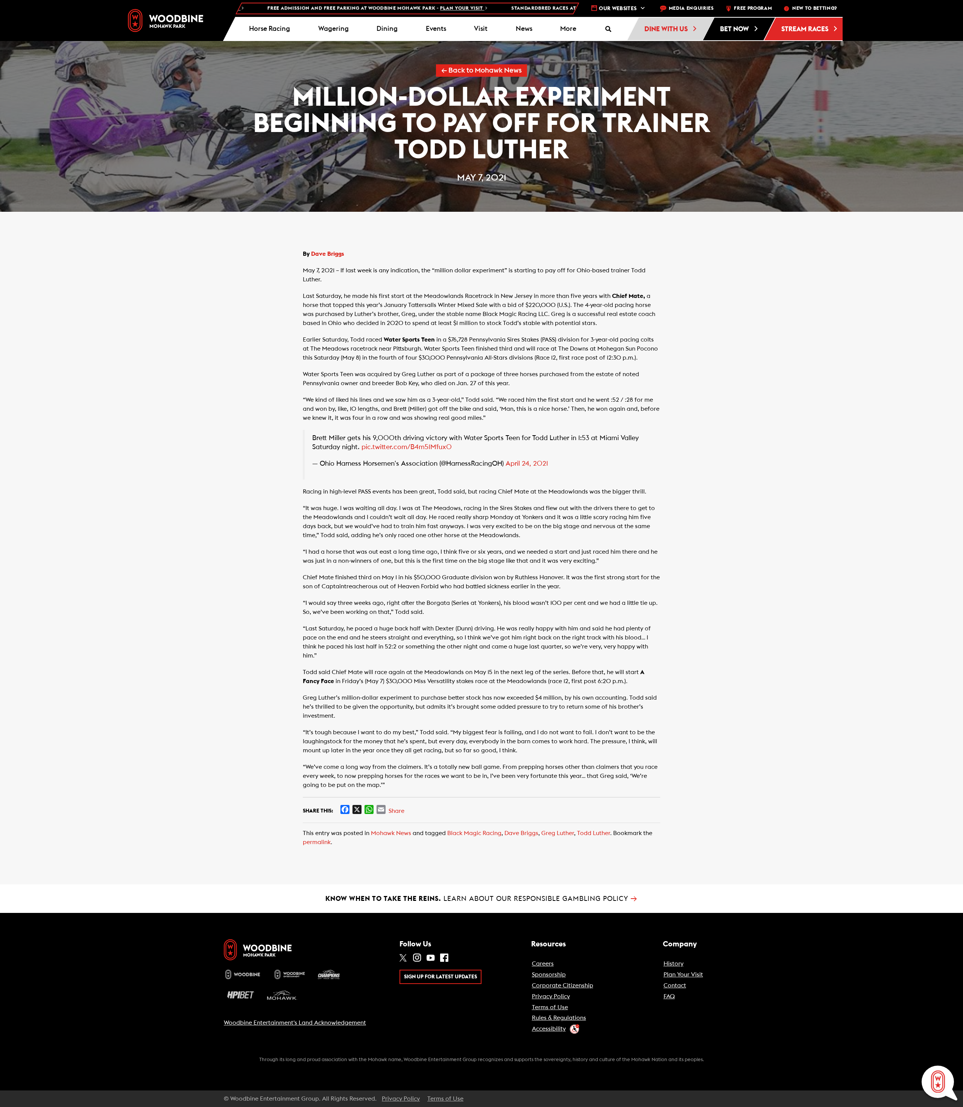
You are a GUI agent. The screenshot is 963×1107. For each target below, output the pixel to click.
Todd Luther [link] (593, 833)
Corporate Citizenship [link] (562, 985)
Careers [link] (543, 964)
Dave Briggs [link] (327, 254)
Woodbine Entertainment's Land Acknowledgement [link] (295, 1023)
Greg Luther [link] (557, 833)
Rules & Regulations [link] (559, 1018)
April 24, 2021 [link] (527, 463)
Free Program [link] (753, 8)
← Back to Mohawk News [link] (481, 70)
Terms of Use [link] (550, 1007)
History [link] (674, 964)
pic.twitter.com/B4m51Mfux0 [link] (407, 447)
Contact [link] (675, 985)
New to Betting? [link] (814, 8)
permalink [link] (317, 842)
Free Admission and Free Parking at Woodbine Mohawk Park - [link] (326, 8)
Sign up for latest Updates (440, 976)
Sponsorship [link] (549, 975)
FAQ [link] (669, 996)
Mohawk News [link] (391, 833)
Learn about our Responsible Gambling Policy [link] (481, 898)
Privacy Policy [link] (551, 996)
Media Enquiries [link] (691, 8)
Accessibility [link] (549, 1029)
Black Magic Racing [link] (474, 833)
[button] (568, 29)
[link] (165, 20)
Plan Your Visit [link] (683, 975)
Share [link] (396, 811)
